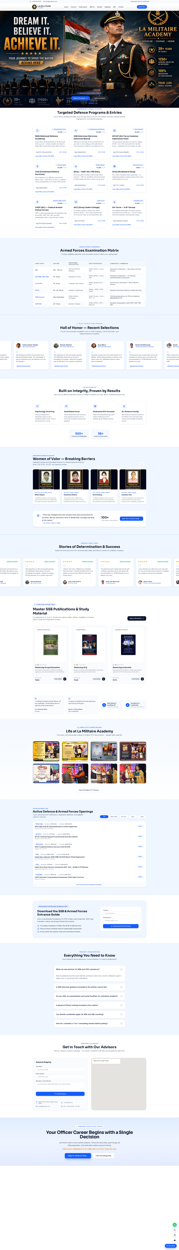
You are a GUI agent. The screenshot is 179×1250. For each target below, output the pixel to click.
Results (99, 7)
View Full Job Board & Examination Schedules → (89, 884)
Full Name (105, 910)
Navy (132, 816)
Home (66, 7)
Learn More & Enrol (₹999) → (121, 189)
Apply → (140, 826)
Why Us (92, 7)
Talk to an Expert (99, 98)
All (104, 816)
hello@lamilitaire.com (51, 1)
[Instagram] (175, 1235)
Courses (73, 7)
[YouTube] (175, 1240)
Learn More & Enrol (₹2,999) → (84, 224)
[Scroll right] (144, 464)
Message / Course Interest (43, 1081)
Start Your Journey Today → (131, 518)
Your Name (39, 1066)
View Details (58, 679)
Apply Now (141, 7)
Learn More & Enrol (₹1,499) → (84, 189)
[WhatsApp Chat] (175, 1225)
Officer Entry (113, 816)
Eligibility (108, 7)
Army (141, 816)
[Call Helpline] (175, 1230)
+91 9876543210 (36, 1)
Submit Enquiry (61, 1094)
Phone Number (40, 1073)
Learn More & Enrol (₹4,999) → (84, 156)
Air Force (123, 816)
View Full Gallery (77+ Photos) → (89, 790)
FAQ (114, 7)
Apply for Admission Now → (78, 1156)
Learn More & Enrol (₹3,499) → (45, 156)
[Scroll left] (140, 464)
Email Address (107, 917)
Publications (83, 7)
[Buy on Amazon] (64, 678)
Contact (121, 7)
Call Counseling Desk (103, 1156)
